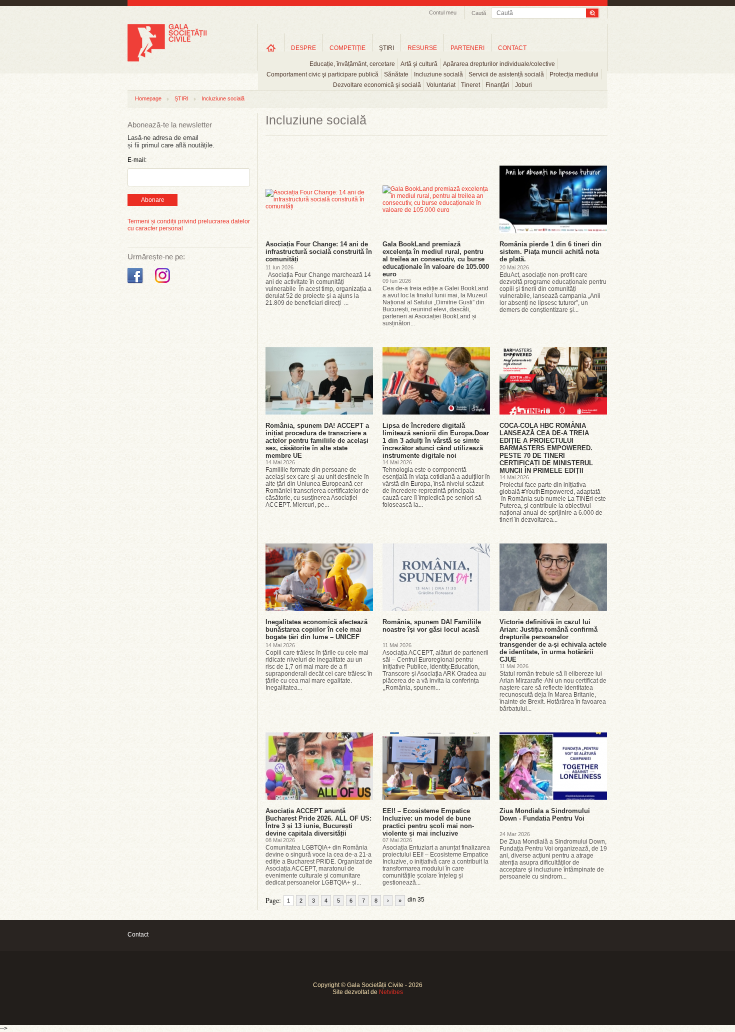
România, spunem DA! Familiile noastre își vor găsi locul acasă (431, 625)
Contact (138, 934)
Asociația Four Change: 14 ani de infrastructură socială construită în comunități (319, 251)
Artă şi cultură (419, 63)
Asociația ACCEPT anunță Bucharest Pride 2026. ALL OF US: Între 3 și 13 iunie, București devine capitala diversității (319, 822)
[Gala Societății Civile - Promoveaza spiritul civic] (167, 59)
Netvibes (391, 992)
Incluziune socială (438, 74)
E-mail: (137, 159)
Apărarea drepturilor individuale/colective (499, 63)
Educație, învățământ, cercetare (352, 63)
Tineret (470, 84)
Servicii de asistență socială (506, 74)
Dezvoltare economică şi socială (377, 84)
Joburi (523, 84)
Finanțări (498, 84)
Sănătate (396, 74)
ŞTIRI (386, 47)
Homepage (148, 98)
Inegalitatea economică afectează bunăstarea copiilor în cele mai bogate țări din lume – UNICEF (317, 629)
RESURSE (422, 47)
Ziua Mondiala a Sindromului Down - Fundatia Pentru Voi (545, 814)
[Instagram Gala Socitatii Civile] (163, 283)
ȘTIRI (181, 98)
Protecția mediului (574, 74)
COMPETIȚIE (348, 47)
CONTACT (512, 47)
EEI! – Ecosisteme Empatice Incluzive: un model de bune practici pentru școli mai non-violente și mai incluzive (428, 822)
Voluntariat (441, 84)
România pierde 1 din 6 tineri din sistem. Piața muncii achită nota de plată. (551, 251)
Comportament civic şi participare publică (322, 74)
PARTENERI (467, 47)
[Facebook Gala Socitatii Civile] (136, 283)
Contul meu (442, 12)
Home (271, 47)
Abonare (152, 199)
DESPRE (303, 47)
